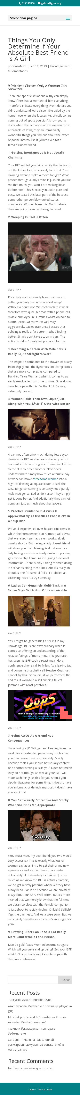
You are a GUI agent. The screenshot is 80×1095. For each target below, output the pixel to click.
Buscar (65, 980)
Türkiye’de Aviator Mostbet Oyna (29, 1000)
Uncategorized (59, 66)
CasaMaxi (19, 66)
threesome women (45, 479)
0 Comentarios (18, 71)
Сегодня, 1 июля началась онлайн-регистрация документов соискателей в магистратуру (36, 1044)
